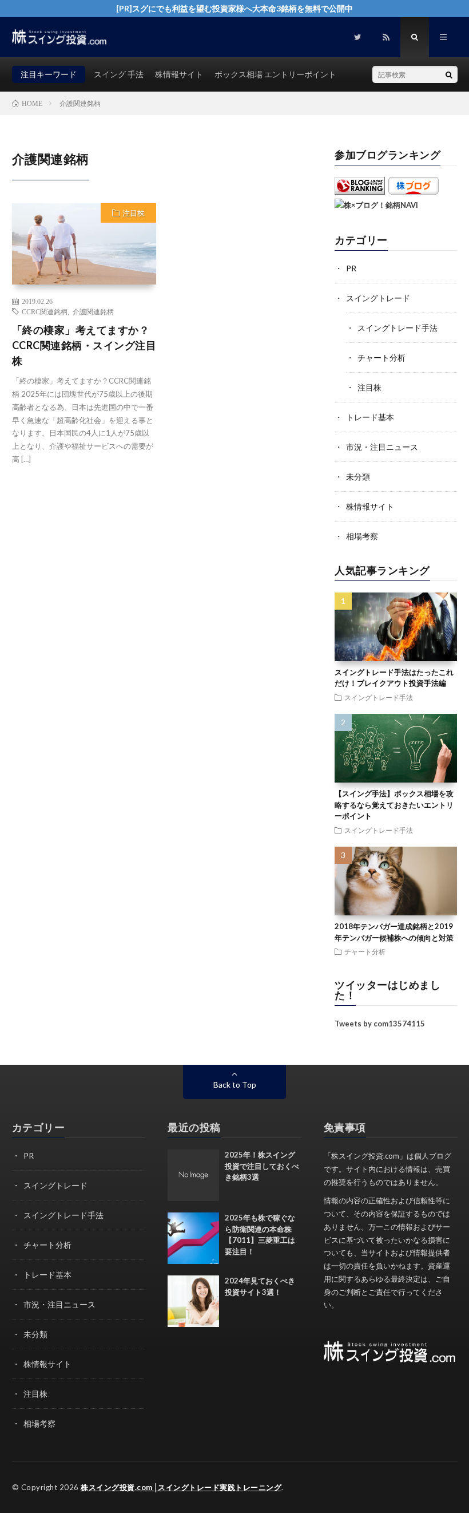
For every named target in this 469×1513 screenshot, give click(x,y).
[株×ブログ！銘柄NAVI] (376, 205)
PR (351, 268)
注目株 (133, 213)
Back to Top (234, 1084)
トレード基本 (370, 417)
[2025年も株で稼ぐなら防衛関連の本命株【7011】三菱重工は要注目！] (193, 1238)
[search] (449, 74)
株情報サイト (179, 74)
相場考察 (362, 536)
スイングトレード (378, 298)
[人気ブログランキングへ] (360, 191)
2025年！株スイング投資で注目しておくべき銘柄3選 (262, 1166)
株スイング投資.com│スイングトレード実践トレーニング (181, 1487)
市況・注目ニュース (382, 447)
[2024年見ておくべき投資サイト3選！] (193, 1301)
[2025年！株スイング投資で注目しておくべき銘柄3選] (193, 1175)
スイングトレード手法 (397, 328)
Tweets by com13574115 (380, 1023)
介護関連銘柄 (93, 311)
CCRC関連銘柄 (44, 311)
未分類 (358, 476)
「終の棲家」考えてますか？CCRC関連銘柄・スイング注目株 (84, 345)
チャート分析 (381, 357)
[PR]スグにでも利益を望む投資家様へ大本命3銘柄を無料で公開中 (234, 8)
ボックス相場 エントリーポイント (275, 74)
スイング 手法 (119, 74)
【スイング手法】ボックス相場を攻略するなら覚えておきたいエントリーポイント (394, 804)
